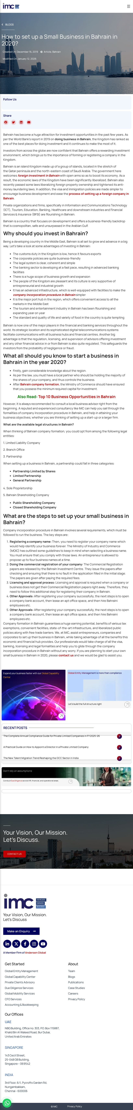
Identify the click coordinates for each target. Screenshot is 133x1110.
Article (47, 51)
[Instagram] (34, 944)
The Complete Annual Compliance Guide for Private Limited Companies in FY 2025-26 (51, 736)
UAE (8, 1022)
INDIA (9, 1074)
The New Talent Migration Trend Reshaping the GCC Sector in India (41, 758)
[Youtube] (43, 944)
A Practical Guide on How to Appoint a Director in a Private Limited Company (46, 747)
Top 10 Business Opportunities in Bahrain (76, 396)
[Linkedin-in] (7, 944)
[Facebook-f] (25, 944)
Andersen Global (35, 952)
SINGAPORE (14, 1047)
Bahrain (56, 51)
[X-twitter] (16, 944)
